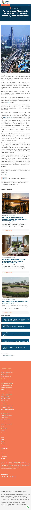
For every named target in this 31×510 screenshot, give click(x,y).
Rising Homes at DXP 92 (6, 376)
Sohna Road (3, 422)
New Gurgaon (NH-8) (5, 419)
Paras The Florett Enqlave (6, 394)
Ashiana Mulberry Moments (7, 383)
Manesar (3, 430)
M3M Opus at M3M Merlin (6, 387)
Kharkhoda (3, 443)
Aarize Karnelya (4, 374)
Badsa (2, 437)
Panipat (2, 435)
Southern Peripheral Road (6, 424)
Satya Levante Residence (6, 385)
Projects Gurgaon (12, 215)
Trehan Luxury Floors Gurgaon (7, 407)
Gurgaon (9, 102)
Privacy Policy (4, 456)
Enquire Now (5, 5)
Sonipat (2, 432)
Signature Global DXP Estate (7, 372)
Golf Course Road (4, 417)
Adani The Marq (4, 400)
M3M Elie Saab (4, 402)
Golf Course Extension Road (6, 415)
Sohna (2, 426)
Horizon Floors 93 (4, 381)
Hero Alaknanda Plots (5, 398)
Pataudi (2, 441)
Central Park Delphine (5, 378)
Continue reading (8, 230)
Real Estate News (7, 355)
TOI (6, 174)
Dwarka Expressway (7, 117)
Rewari (2, 446)
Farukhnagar (4, 428)
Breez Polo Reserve (5, 396)
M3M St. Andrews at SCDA (6, 392)
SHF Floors (3, 389)
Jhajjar (2, 439)
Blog (2, 452)
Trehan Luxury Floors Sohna (7, 405)
